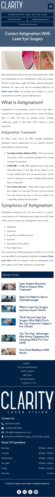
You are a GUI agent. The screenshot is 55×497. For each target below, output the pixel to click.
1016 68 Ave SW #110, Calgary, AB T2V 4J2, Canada (27, 14)
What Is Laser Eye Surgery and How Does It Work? (33, 308)
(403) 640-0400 (14, 19)
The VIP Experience (27, 367)
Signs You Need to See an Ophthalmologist (33, 298)
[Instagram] (25, 492)
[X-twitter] (30, 492)
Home (26, 363)
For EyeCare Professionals (27, 24)
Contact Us (29, 383)
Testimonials (27, 379)
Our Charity (27, 371)
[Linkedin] (36, 492)
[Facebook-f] (19, 492)
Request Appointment (41, 19)
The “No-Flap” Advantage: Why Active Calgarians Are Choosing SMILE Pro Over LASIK (34, 338)
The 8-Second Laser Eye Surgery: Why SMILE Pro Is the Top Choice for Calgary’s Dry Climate (35, 322)
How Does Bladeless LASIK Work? (34, 351)
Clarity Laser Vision (10, 91)
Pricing (27, 375)
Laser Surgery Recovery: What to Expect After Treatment (32, 286)
